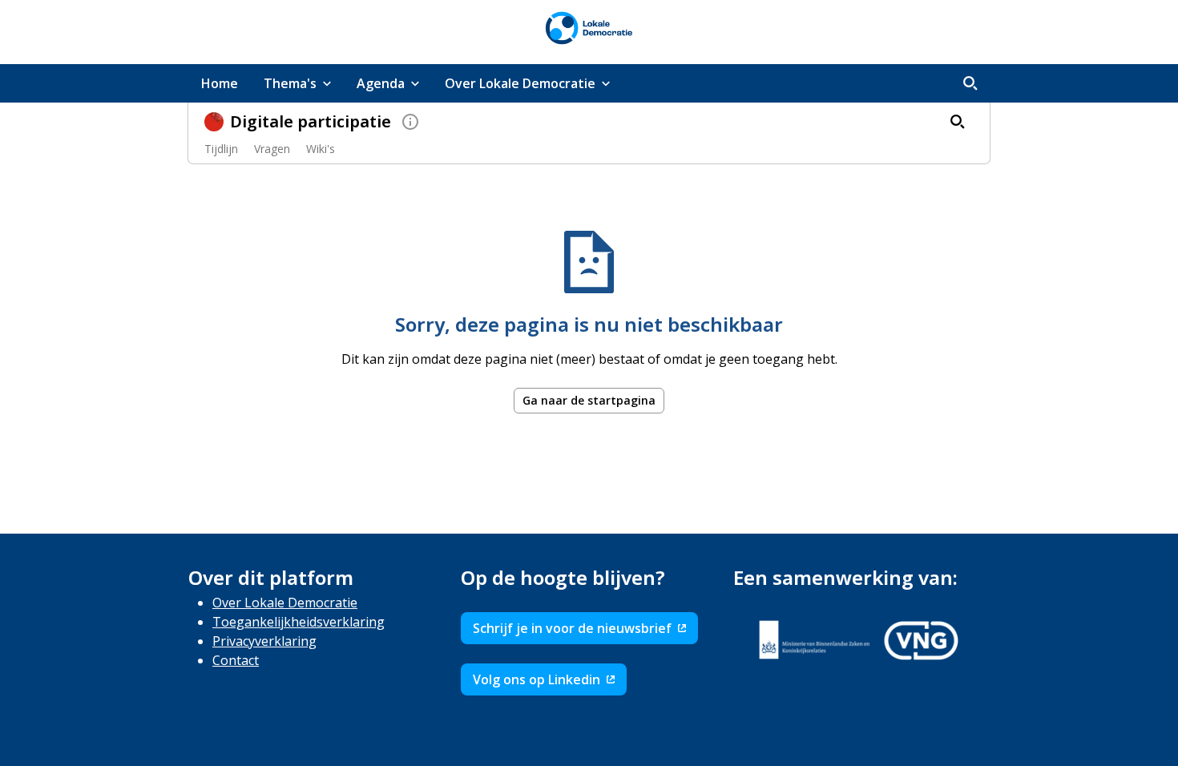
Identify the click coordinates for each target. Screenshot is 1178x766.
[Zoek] (970, 83)
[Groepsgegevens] (410, 122)
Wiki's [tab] (320, 148)
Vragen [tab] (272, 148)
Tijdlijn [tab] (221, 148)
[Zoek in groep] (957, 122)
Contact (235, 660)
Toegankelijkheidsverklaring (298, 622)
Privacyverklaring (264, 641)
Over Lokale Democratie (284, 602)
